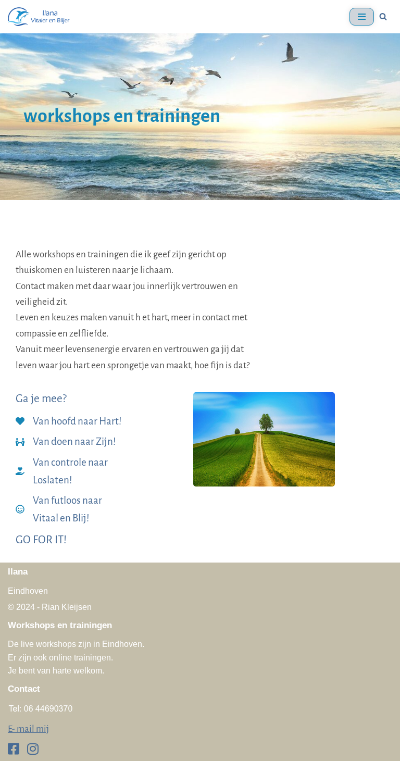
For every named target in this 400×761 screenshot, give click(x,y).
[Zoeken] (383, 16)
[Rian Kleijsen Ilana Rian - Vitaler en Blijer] (39, 16)
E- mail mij (28, 729)
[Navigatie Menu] (361, 17)
